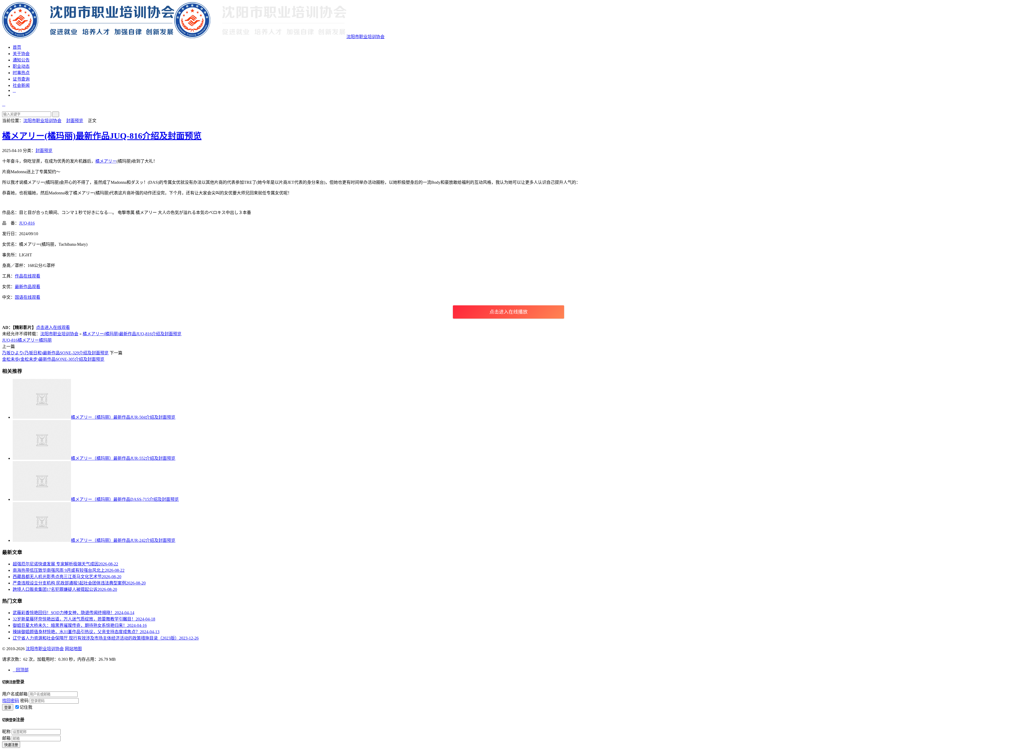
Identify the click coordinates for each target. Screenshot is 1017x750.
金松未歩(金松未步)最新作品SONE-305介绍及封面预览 (53, 359)
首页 (17, 47)
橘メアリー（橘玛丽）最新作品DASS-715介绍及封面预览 (125, 499)
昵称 (6, 731)
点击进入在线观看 (53, 327)
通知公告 (21, 60)
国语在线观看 (27, 297)
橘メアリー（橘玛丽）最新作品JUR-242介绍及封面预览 (123, 540)
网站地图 (73, 648)
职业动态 (21, 66)
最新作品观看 (27, 286)
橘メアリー (106, 161)
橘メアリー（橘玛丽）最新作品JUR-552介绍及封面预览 (123, 458)
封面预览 (74, 120)
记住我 (26, 707)
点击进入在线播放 (508, 312)
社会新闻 (21, 85)
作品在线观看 (27, 276)
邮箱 (6, 738)
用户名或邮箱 (15, 694)
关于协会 (21, 53)
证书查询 (21, 79)
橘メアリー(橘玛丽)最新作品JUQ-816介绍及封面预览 (102, 136)
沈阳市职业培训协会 (365, 36)
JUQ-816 (27, 223)
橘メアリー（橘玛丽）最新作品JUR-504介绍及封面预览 (123, 417)
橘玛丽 (45, 340)
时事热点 (21, 72)
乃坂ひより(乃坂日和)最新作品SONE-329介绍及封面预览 (55, 353)
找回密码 (10, 700)
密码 (24, 700)
